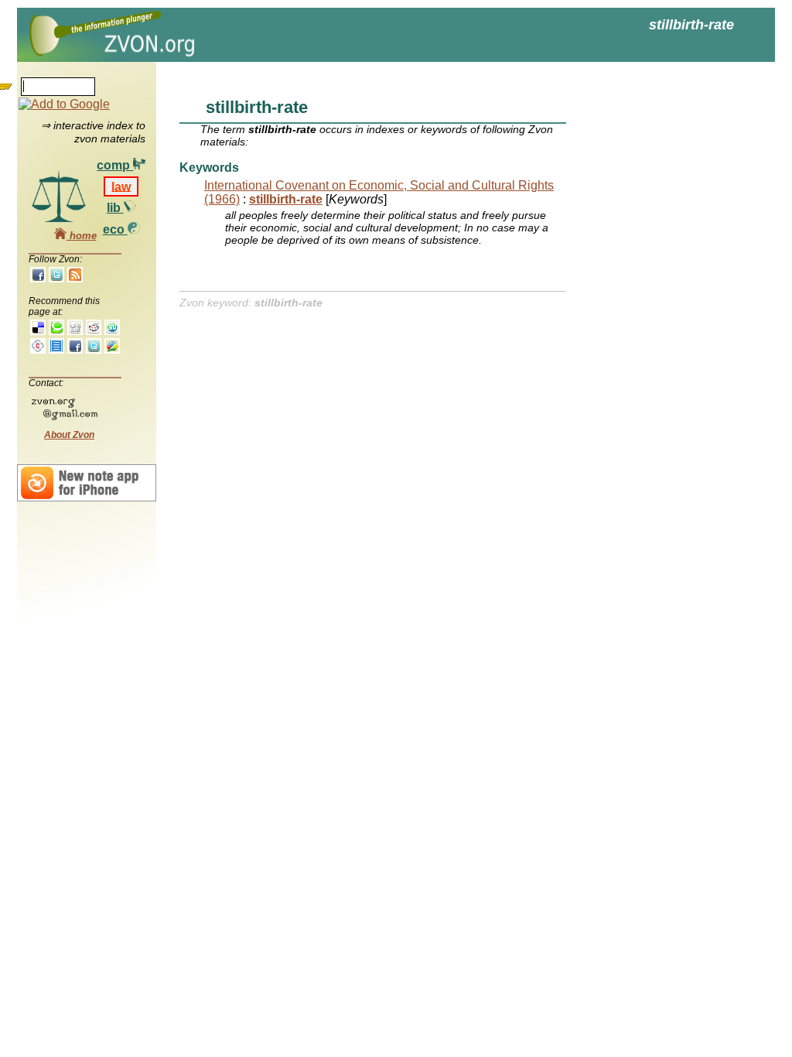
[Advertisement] (659, 309)
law (121, 186)
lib (115, 207)
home (82, 235)
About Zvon (69, 434)
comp (115, 165)
